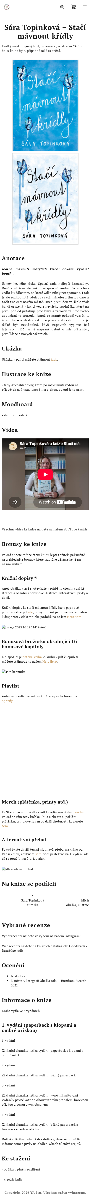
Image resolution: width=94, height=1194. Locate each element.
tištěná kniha (32, 657)
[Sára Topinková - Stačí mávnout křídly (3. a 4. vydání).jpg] (45, 105)
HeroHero (74, 616)
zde (30, 612)
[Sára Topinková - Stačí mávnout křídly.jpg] (45, 197)
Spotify (7, 700)
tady (54, 359)
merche (78, 812)
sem (5, 826)
